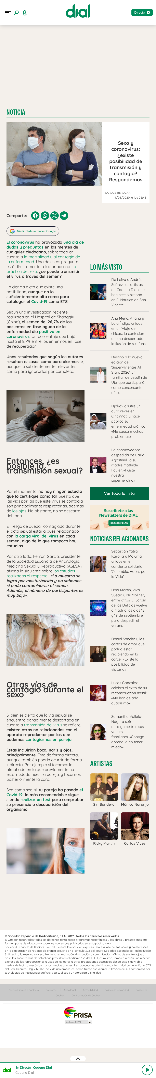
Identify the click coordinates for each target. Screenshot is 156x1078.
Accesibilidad (90, 990)
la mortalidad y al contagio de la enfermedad (43, 259)
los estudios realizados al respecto (40, 573)
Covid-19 (39, 301)
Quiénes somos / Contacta (24, 990)
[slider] (78, 1062)
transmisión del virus (43, 724)
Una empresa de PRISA (78, 1012)
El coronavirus (20, 242)
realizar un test (36, 799)
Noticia (15, 112)
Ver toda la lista (119, 493)
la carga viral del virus (36, 535)
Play (147, 1069)
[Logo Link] (78, 11)
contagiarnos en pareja (49, 739)
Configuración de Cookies (86, 995)
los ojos (19, 510)
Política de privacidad (117, 990)
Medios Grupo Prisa (78, 1022)
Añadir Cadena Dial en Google (36, 231)
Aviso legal (70, 990)
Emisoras (51, 990)
